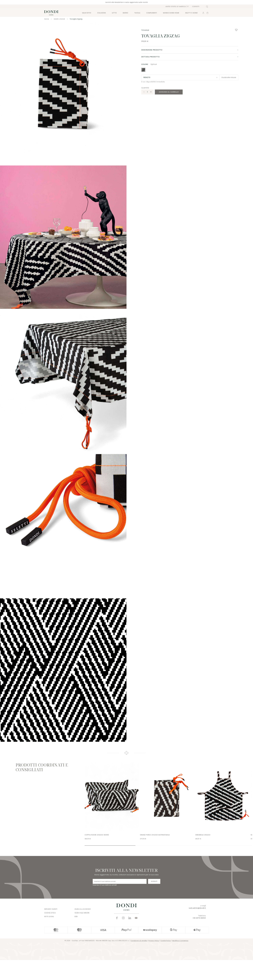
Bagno (125, 13)
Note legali (49, 916)
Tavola (137, 13)
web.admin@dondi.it (197, 908)
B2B (76, 916)
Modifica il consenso (180, 941)
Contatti (195, 7)
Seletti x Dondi (59, 19)
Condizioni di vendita (139, 941)
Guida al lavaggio (83, 909)
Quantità (145, 88)
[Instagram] (123, 918)
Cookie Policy (165, 941)
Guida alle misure (228, 77)
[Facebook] (117, 918)
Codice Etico (50, 913)
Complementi (151, 13)
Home (46, 19)
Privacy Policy (154, 941)
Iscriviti (154, 881)
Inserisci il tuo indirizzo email (105, 885)
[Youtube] (136, 918)
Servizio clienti (50, 909)
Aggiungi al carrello (169, 92)
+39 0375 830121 (199, 918)
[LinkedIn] (129, 918)
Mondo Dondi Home (171, 13)
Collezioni (101, 13)
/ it (177, 7)
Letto (114, 13)
